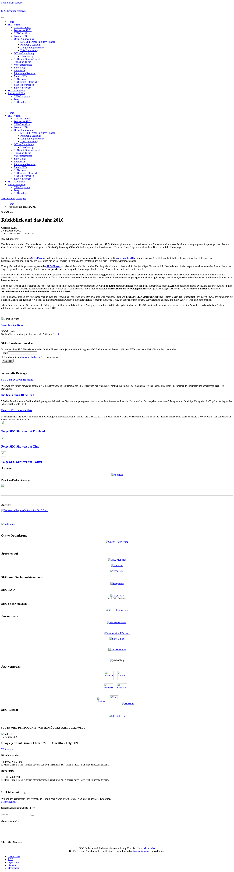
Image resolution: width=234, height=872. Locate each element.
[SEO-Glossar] (117, 716)
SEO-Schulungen (16, 90)
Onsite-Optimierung (24, 39)
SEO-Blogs (20, 67)
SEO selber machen (24, 84)
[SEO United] (117, 638)
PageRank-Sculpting (30, 44)
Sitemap (12, 865)
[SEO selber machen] (117, 610)
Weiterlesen (7, 749)
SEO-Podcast (21, 102)
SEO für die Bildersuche (26, 82)
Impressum (13, 862)
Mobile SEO (20, 76)
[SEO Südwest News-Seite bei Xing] (115, 703)
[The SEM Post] (117, 649)
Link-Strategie (27, 56)
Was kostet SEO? (23, 30)
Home (11, 21)
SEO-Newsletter (22, 87)
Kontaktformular (140, 851)
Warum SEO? (21, 36)
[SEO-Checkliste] (117, 474)
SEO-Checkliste (22, 33)
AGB (10, 859)
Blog (16, 99)
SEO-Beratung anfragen (13, 11)
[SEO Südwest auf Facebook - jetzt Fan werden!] (111, 679)
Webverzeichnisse (23, 64)
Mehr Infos (149, 848)
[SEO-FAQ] (117, 595)
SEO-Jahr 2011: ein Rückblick (17, 379)
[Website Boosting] (117, 622)
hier (59, 334)
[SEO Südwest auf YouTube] (129, 703)
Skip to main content (11, 2)
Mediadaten (13, 868)
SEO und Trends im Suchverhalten (37, 41)
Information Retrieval (24, 73)
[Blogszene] (117, 583)
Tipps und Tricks (22, 62)
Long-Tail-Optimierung (32, 47)
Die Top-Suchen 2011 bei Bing (17, 395)
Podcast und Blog (16, 93)
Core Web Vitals (22, 27)
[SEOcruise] (117, 571)
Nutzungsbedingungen (33, 357)
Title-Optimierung (29, 50)
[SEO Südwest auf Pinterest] (110, 691)
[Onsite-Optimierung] (117, 541)
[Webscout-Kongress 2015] (117, 565)
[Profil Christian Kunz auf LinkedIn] (123, 691)
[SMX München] (117, 559)
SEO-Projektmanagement (27, 59)
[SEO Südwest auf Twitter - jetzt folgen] (103, 703)
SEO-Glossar (20, 79)
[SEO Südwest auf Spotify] (123, 679)
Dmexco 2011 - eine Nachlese (16, 410)
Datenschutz (14, 856)
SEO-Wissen (14, 24)
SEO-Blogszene (22, 96)
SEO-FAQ (19, 70)
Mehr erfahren (8, 801)
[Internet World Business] (117, 633)
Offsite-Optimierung (24, 53)
